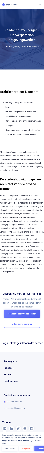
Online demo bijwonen (22, 324)
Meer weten (10, 448)
